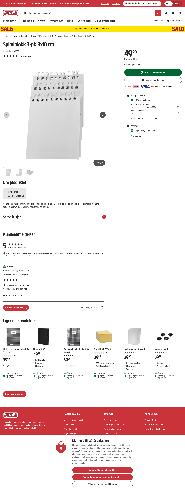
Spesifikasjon (12, 217)
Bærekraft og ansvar (113, 429)
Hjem (5, 36)
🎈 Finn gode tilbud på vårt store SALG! (92, 29)
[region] (92, 463)
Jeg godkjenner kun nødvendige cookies (102, 477)
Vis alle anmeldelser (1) (16, 307)
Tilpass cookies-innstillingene (102, 484)
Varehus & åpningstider (74, 420)
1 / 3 (97, 163)
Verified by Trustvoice (90, 307)
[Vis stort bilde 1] (55, 115)
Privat (168, 3)
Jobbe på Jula (110, 434)
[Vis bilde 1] (8, 172)
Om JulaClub (150, 420)
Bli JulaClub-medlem (154, 425)
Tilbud (70, 21)
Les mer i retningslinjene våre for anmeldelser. (38, 256)
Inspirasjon (28, 21)
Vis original (23, 275)
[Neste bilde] (103, 115)
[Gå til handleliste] (173, 13)
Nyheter (42, 21)
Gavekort (116, 3)
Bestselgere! (84, 21)
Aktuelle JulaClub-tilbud (155, 429)
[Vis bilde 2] (19, 172)
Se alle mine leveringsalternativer (144, 118)
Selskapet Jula (110, 420)
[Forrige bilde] (7, 115)
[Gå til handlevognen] (180, 13)
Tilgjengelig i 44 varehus (14, 377)
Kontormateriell (46, 36)
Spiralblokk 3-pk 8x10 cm (83, 36)
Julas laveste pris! (105, 21)
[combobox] (91, 13)
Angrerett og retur (71, 434)
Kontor (34, 36)
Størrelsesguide (71, 429)
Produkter (8, 21)
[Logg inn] (166, 13)
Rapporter (17, 295)
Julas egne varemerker (114, 425)
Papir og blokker (62, 36)
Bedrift (177, 3)
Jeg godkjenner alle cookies (102, 470)
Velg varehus (176, 21)
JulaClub (105, 3)
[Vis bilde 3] (30, 172)
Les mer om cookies (105, 460)
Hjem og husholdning (19, 36)
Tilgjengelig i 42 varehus (44, 377)
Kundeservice (156, 21)
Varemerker (56, 21)
